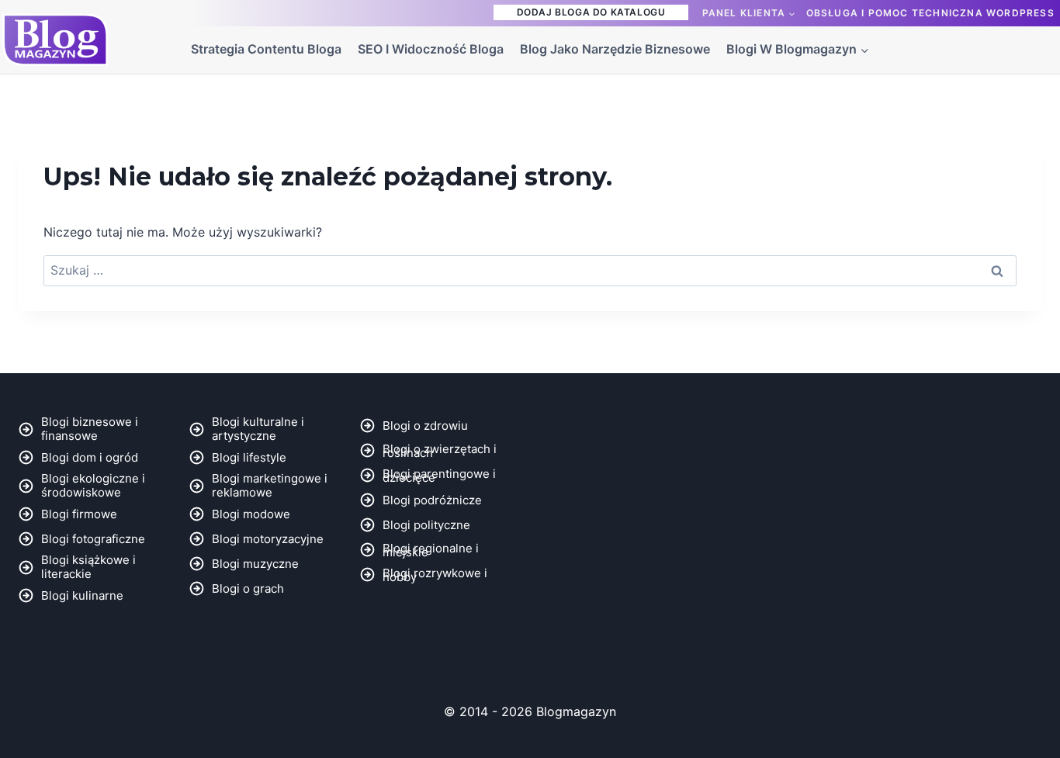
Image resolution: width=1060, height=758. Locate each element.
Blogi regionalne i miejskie (431, 550)
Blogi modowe (251, 514)
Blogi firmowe (79, 514)
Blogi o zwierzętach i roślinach (440, 450)
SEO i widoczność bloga (431, 49)
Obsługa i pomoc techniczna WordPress (930, 13)
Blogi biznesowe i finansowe (89, 428)
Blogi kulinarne (82, 595)
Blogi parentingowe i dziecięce (439, 475)
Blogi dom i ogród (89, 457)
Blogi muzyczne (255, 563)
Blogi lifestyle (249, 457)
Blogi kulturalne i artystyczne (258, 428)
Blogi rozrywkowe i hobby (435, 575)
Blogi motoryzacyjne (268, 538)
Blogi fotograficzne (93, 538)
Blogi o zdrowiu (425, 425)
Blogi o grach (248, 588)
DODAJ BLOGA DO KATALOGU (591, 12)
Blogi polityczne (426, 524)
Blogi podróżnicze (432, 500)
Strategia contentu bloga (266, 49)
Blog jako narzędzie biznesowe (615, 49)
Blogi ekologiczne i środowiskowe (93, 485)
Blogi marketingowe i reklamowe (269, 485)
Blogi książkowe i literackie (88, 566)
